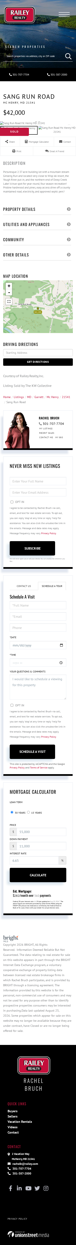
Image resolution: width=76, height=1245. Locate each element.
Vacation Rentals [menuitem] (20, 1121)
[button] (67, 56)
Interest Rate (18, 853)
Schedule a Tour (52, 586)
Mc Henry (53, 397)
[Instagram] (46, 1189)
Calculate (38, 875)
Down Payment (19, 839)
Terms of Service (39, 767)
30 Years (19, 812)
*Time (13, 654)
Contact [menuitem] (13, 1132)
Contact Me (46, 437)
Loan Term (16, 802)
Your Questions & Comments (27, 671)
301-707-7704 (20, 74)
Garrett (38, 397)
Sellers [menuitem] (13, 1116)
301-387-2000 (58, 74)
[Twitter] (37, 1189)
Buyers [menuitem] (13, 1111)
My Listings (46, 428)
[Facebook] (10, 1189)
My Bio (59, 437)
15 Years (36, 812)
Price (13, 824)
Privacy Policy (48, 533)
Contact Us (24, 586)
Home (7, 397)
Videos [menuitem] (13, 1127)
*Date (13, 637)
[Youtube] (28, 1189)
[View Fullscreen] (9, 301)
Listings (19, 397)
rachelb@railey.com (25, 1164)
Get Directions (38, 362)
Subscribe (32, 548)
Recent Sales (46, 433)
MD (29, 397)
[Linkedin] (19, 1189)
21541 (66, 397)
